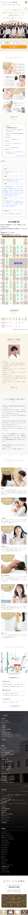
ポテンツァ (3, 800)
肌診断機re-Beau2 (5, 866)
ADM (11, 794)
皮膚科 (3, 745)
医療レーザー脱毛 (4, 813)
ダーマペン (22, 800)
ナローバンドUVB (5, 871)
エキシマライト (5, 870)
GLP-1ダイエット (5, 815)
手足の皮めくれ (12, 782)
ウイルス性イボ (5, 762)
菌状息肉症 (16, 190)
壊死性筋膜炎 (10, 188)
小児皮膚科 (4, 780)
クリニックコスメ (5, 821)
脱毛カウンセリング (21, 42)
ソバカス (5, 794)
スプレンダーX (5, 840)
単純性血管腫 (11, 206)
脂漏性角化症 (17, 794)
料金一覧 (4, 730)
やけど (15, 188)
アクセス (4, 724)
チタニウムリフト (10, 143)
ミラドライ (4, 861)
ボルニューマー (23, 803)
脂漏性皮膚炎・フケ (6, 773)
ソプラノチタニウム (6, 842)
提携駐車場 (4, 725)
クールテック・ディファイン (8, 865)
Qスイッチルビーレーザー (7, 835)
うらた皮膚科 (4, 715)
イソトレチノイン (4, 750)
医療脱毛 (3, 812)
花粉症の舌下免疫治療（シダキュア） (11, 195)
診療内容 (4, 727)
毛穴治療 (3, 807)
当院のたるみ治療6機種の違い (9, 213)
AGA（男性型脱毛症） (6, 808)
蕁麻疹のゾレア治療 (9, 193)
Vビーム (3, 858)
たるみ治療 (4, 801)
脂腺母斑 (17, 202)
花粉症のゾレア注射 (18, 193)
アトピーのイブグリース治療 (13, 192)
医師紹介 (4, 718)
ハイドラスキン (5, 859)
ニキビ (3, 749)
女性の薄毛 (4, 810)
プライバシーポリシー (6, 736)
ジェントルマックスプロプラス (8, 839)
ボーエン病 (20, 188)
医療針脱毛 (10, 813)
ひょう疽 (12, 202)
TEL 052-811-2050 (14, 887)
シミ (3, 793)
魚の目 (16, 171)
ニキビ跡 (3, 798)
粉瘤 (5, 761)
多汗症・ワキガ (5, 757)
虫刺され (17, 179)
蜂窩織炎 (5, 188)
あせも (3, 775)
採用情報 (4, 739)
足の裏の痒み (18, 201)
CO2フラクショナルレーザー (8, 837)
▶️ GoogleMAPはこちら (14, 677)
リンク (3, 737)
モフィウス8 (17, 803)
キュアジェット (8, 800)
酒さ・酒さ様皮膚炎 (6, 752)
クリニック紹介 (5, 720)
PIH (13, 794)
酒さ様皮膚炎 (6, 754)
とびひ (2, 782)
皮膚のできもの (5, 759)
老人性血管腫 (9, 761)
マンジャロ (3, 817)
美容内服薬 (4, 822)
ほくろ (2, 761)
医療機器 (3, 828)
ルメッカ (3, 856)
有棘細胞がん (6, 190)
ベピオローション (8, 204)
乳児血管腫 (3, 768)
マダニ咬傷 (17, 186)
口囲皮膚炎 (11, 754)
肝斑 (8, 794)
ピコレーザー (4, 832)
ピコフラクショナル (6, 833)
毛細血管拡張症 (4, 755)
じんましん (4, 771)
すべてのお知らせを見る (20, 155)
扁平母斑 (8, 766)
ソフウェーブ (9, 139)
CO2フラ (13, 800)
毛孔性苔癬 (4, 776)
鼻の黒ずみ (16, 180)
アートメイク (4, 819)
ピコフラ (18, 800)
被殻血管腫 (5, 206)
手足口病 (6, 782)
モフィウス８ (9, 147)
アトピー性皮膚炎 (5, 769)
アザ (3, 764)
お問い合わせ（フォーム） (7, 734)
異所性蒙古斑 (3, 766)
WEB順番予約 (7, 42)
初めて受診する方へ (14, 47)
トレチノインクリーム (8, 796)
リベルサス (8, 817)
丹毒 (21, 186)
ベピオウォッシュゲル (17, 204)
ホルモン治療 (11, 750)
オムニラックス (5, 868)
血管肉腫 (11, 190)
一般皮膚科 (4, 729)
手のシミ (22, 794)
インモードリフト (4, 803)
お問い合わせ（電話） (6, 732)
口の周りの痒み (10, 180)
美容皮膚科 (9, 729)
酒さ (2, 754)
